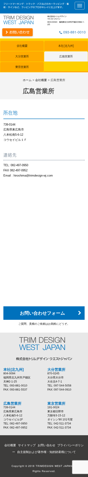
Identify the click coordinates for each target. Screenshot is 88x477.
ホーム (27, 80)
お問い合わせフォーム (42, 313)
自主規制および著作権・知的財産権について (46, 452)
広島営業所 (66, 56)
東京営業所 (22, 67)
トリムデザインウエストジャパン (20, 20)
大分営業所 (22, 56)
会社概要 (22, 45)
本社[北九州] (66, 45)
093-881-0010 (74, 32)
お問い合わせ (19, 32)
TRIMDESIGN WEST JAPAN (44, 343)
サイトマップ (27, 445)
